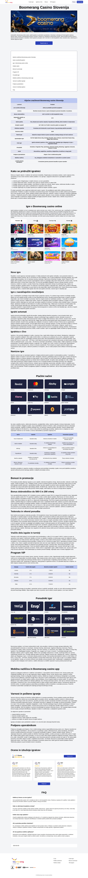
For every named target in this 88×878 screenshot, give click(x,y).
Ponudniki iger (16, 75)
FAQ (14, 90)
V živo (34, 220)
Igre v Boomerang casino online (20, 63)
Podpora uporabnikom (18, 84)
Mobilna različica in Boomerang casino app (23, 78)
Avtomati (68, 220)
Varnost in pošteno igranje (19, 81)
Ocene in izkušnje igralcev (19, 87)
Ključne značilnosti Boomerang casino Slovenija (24, 57)
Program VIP (16, 72)
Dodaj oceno (70, 756)
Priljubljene (17, 220)
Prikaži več (44, 783)
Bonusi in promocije (17, 69)
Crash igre (51, 220)
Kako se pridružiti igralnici (19, 60)
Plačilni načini (16, 66)
